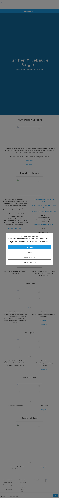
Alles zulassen (29, 247)
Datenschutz (26, 262)
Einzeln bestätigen (29, 257)
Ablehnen (29, 252)
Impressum (33, 262)
